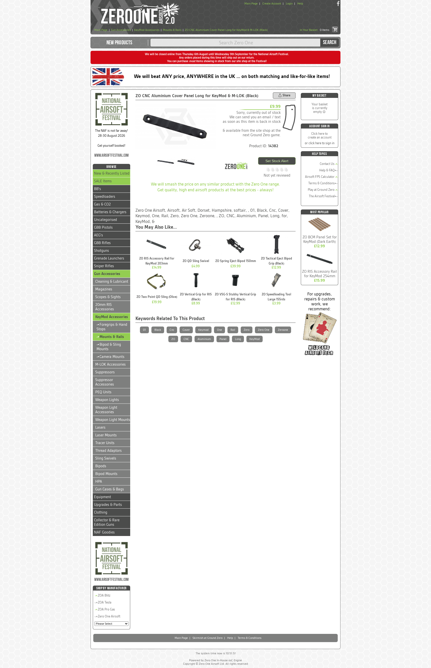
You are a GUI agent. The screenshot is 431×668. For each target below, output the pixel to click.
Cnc (172, 330)
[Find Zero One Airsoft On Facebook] (338, 3)
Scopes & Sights (108, 297)
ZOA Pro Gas (106, 609)
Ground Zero (260, 135)
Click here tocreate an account (319, 135)
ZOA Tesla (104, 602)
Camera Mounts (110, 356)
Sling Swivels (105, 458)
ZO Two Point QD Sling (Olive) (156, 297)
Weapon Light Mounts (112, 419)
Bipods (100, 466)
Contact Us (327, 164)
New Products (119, 42)
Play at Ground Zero (321, 190)
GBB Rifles (102, 243)
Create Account (271, 3)
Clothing (100, 512)
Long (238, 339)
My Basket (319, 95)
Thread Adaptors (108, 450)
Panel (222, 339)
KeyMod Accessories (111, 317)
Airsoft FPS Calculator (319, 177)
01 (144, 330)
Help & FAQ (327, 170)
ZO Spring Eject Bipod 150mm (235, 261)
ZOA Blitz (104, 595)
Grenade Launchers (109, 258)
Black (157, 330)
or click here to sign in (319, 143)
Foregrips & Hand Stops (112, 326)
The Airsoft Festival (322, 196)
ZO (173, 339)
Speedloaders (104, 196)
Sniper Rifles (104, 266)
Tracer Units (104, 443)
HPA (98, 481)
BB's (97, 189)
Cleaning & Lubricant (111, 281)
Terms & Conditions (321, 183)
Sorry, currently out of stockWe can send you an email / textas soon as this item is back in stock (252, 117)
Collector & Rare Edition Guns (106, 522)
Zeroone (283, 330)
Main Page (251, 3)
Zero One (263, 330)
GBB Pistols (103, 227)
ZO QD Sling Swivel (196, 261)
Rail (232, 330)
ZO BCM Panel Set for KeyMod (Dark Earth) (320, 239)
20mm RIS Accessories (104, 306)
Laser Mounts (106, 435)
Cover (186, 330)
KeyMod (254, 339)
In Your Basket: (314, 30)
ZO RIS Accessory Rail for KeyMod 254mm (319, 273)
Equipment (102, 497)
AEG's (98, 235)
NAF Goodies (104, 532)
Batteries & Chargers (110, 212)
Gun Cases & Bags (109, 489)
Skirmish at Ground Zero (207, 638)
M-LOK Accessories (110, 364)
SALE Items (103, 181)
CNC (186, 339)
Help (300, 3)
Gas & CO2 (102, 204)
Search (329, 42)
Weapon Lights (107, 400)
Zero (246, 330)
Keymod (203, 330)
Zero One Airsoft (109, 616)
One (219, 330)
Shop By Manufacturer (111, 588)
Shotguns (101, 250)
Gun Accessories (107, 273)
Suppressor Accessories (104, 382)
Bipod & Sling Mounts (109, 346)
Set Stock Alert (276, 161)
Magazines (103, 289)
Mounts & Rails (110, 336)
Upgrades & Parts (108, 504)
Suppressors (105, 372)
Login (289, 3)
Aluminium (204, 339)
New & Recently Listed (111, 173)
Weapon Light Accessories (106, 409)
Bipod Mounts (106, 473)
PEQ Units (103, 392)
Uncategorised (105, 219)
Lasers (100, 427)
